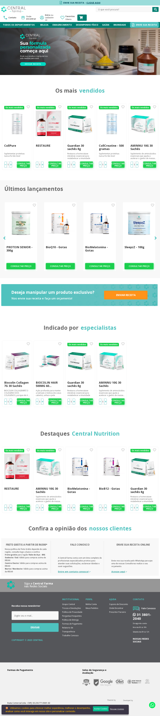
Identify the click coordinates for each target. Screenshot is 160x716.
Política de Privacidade (72, 612)
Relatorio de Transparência (68, 629)
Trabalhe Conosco (70, 635)
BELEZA (44, 24)
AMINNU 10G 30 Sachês (141, 147)
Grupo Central (68, 604)
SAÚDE (105, 24)
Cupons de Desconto (118, 604)
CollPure (10, 145)
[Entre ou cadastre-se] (50, 17)
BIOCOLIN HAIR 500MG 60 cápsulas (47, 384)
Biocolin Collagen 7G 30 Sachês (16, 384)
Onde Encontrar (116, 608)
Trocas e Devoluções (71, 608)
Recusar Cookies (117, 709)
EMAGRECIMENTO (62, 24)
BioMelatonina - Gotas (96, 249)
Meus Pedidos (92, 608)
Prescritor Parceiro (117, 612)
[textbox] (124, 9)
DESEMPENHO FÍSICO (87, 24)
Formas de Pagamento (72, 623)
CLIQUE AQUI (93, 2)
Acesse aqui (118, 571)
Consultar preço (23, 164)
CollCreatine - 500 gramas (111, 147)
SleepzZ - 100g (134, 247)
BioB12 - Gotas (109, 488)
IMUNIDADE (119, 24)
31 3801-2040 (142, 616)
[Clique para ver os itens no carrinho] (82, 18)
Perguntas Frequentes (72, 616)
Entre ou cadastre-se (50, 17)
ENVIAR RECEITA (126, 295)
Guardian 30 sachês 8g (75, 147)
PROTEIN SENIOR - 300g (19, 249)
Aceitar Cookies (101, 709)
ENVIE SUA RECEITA (146, 24)
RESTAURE (43, 145)
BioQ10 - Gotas (56, 247)
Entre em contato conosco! (73, 571)
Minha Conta (91, 604)
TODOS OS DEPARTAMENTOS (19, 24)
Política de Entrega (70, 620)
